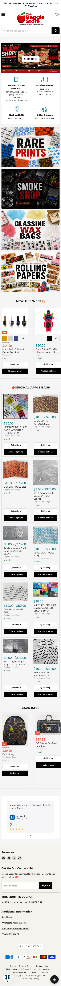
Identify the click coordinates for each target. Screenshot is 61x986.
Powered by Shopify (30, 978)
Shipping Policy (45, 969)
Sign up (46, 885)
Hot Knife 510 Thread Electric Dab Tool (13, 351)
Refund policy (42, 966)
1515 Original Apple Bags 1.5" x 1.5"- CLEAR (44, 496)
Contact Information (20, 972)
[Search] (56, 30)
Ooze (38, 355)
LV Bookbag (8, 754)
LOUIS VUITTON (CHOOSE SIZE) (42, 422)
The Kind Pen (7, 355)
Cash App (45, 972)
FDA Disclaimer (13, 969)
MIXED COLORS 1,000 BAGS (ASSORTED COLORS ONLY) (45, 608)
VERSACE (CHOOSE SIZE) (44, 554)
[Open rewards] (54, 979)
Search (13, 966)
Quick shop (15, 364)
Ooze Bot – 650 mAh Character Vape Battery (47, 351)
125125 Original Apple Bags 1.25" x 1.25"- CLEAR (15, 550)
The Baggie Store (9, 757)
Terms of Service (26, 966)
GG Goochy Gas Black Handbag (47, 745)
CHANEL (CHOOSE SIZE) (13, 611)
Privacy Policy (29, 969)
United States (29, 946)
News (34, 972)
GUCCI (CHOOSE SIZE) (15, 486)
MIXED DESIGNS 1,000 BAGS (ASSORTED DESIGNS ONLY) (15, 430)
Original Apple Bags (12, 436)
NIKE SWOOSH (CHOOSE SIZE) (42, 674)
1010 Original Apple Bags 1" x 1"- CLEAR (14, 663)
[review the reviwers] (10, 825)
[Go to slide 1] (30, 835)
